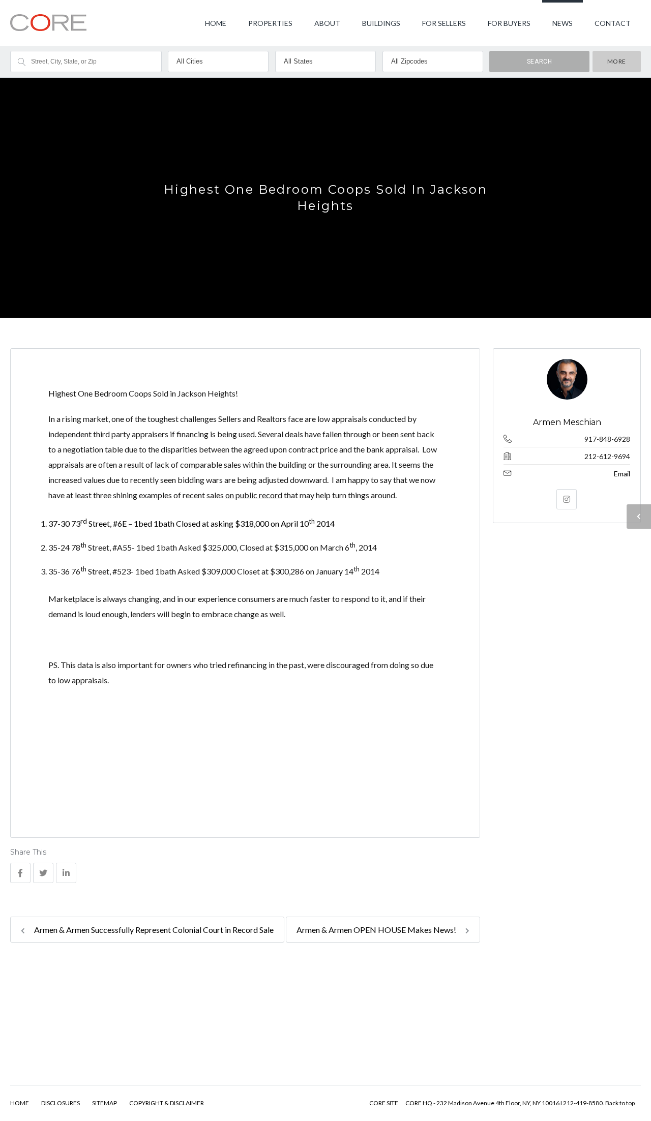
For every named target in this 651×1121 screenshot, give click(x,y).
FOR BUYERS (509, 23)
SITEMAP (104, 1103)
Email (622, 473)
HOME (215, 23)
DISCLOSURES (60, 1103)
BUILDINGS (381, 23)
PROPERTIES (270, 23)
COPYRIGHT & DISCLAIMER (166, 1103)
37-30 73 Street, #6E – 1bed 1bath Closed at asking (191, 523)
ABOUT (327, 23)
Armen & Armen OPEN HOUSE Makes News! (377, 929)
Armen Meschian (566, 422)
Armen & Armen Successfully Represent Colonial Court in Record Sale (153, 929)
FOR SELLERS (444, 23)
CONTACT (613, 23)
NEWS (562, 23)
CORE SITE (383, 1103)
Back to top (620, 1103)
